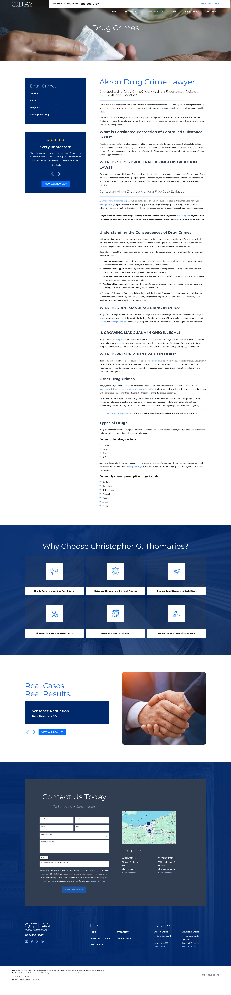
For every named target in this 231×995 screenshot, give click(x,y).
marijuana (120, 339)
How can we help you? (48, 841)
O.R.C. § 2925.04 (154, 339)
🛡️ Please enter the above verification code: (54, 862)
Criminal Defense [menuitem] (153, 11)
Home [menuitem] (114, 11)
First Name (44, 819)
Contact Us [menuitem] (212, 11)
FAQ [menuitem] (173, 11)
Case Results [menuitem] (191, 11)
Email (77, 826)
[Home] (22, 5)
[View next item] (59, 173)
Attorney (122, 932)
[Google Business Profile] (26, 941)
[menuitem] (55, 93)
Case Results (124, 938)
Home (93, 932)
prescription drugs (107, 204)
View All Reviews (55, 184)
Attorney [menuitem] (130, 11)
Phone (43, 826)
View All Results (52, 732)
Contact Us (96, 944)
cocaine (103, 321)
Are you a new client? (47, 834)
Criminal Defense (100, 938)
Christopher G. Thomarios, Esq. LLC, (116, 201)
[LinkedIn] (43, 941)
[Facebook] (31, 941)
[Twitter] (37, 941)
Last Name (79, 819)
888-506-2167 (89, 3)
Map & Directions (129, 872)
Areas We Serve (210, 4)
